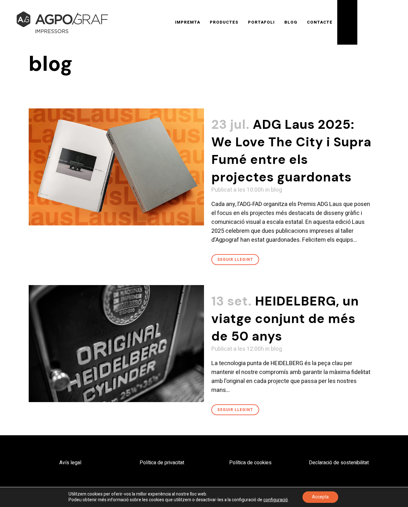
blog (276, 190)
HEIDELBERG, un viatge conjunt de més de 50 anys (285, 318)
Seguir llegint (235, 259)
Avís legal (70, 463)
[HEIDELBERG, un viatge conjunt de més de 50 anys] (116, 343)
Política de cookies (250, 463)
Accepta (320, 497)
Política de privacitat (162, 463)
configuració (275, 500)
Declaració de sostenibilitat (339, 463)
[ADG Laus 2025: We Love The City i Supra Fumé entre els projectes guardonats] (116, 166)
